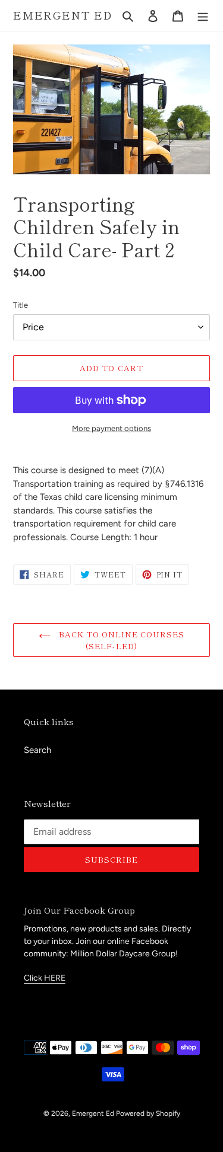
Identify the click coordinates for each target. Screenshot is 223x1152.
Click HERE (44, 978)
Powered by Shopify (148, 1113)
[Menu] (202, 15)
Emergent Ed (62, 15)
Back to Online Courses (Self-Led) (120, 640)
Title (20, 305)
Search (37, 750)
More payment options (111, 428)
